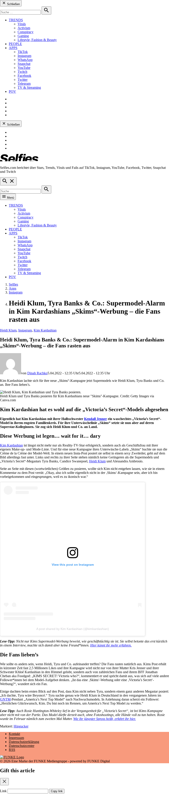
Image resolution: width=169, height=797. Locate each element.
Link (3, 791)
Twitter (23, 79)
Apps (12, 288)
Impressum (16, 738)
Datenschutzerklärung (24, 742)
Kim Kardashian (45, 330)
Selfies (13, 284)
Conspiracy (25, 32)
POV (12, 91)
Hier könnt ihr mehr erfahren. (111, 645)
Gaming (23, 36)
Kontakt (14, 734)
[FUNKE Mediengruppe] (12, 757)
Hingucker (21, 726)
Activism (24, 28)
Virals (22, 24)
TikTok (23, 52)
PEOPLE (15, 44)
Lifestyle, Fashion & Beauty (37, 40)
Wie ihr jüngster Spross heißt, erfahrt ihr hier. (104, 719)
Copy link (57, 791)
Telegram (24, 83)
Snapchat (24, 64)
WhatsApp (25, 60)
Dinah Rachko (37, 373)
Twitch (22, 71)
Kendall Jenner (95, 419)
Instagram (24, 56)
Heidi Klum (8, 330)
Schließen (13, 4)
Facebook (24, 75)
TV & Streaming (29, 87)
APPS (13, 48)
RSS (12, 750)
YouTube (24, 68)
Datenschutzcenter (21, 746)
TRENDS (16, 20)
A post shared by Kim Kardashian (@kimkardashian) (72, 629)
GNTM (5, 699)
